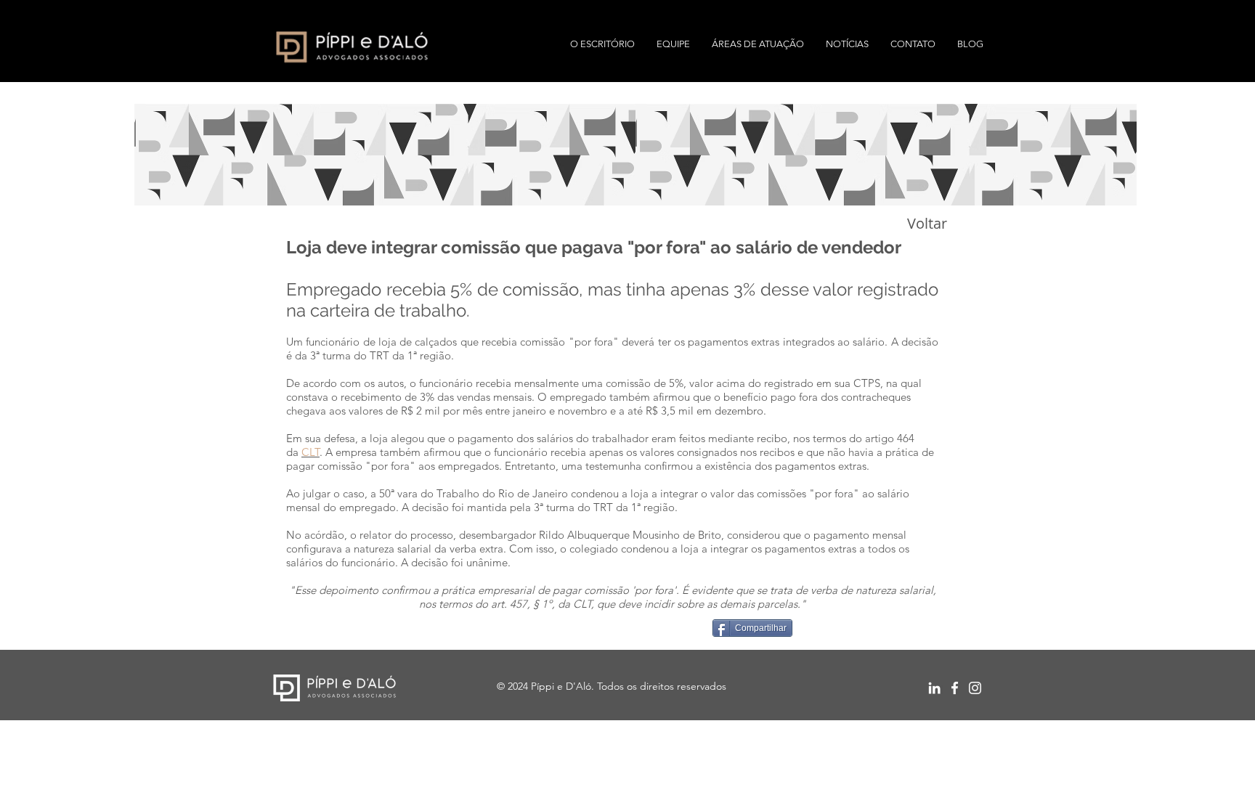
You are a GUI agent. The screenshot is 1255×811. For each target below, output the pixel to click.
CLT (310, 452)
